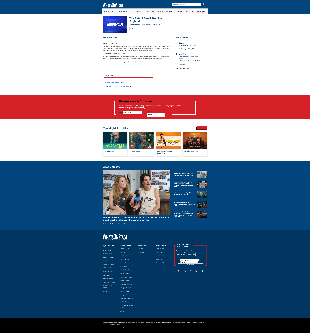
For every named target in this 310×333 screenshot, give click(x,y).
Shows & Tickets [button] (109, 11)
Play (132, 28)
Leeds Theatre (107, 275)
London (148, 24)
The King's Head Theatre (186, 57)
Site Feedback (160, 256)
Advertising (159, 252)
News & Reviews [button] (124, 11)
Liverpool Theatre (108, 279)
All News (123, 311)
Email (121, 112)
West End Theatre (125, 259)
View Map (182, 64)
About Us (159, 259)
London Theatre (107, 250)
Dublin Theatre (107, 254)
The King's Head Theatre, (137, 24)
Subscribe (169, 112)
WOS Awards (170, 11)
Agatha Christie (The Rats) (111, 83)
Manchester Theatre (109, 282)
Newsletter (160, 11)
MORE (201, 128)
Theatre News (124, 249)
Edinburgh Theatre (108, 271)
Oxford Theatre (125, 302)
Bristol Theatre (124, 273)
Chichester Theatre (108, 268)
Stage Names (160, 249)
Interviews (123, 256)
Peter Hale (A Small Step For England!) (115, 86)
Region (149, 112)
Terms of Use (142, 327)
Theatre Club (150, 11)
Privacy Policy (133, 327)
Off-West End (156, 24)
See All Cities (106, 291)
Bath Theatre (107, 261)
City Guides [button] (138, 11)
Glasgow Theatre (108, 257)
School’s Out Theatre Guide (185, 11)
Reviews (122, 252)
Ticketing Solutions (162, 263)
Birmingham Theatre (109, 264)
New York (141, 252)
